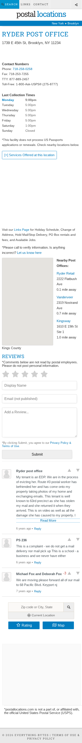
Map (61, 625)
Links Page (21, 229)
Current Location (43, 615)
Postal (41, 14)
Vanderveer (65, 297)
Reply (37, 528)
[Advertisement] (41, 53)
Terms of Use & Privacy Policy (53, 736)
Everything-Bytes (32, 735)
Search (11, 4)
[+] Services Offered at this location (29, 155)
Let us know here (29, 252)
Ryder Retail (65, 273)
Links (26, 4)
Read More (48, 520)
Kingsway (64, 321)
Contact (41, 4)
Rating (27, 625)
